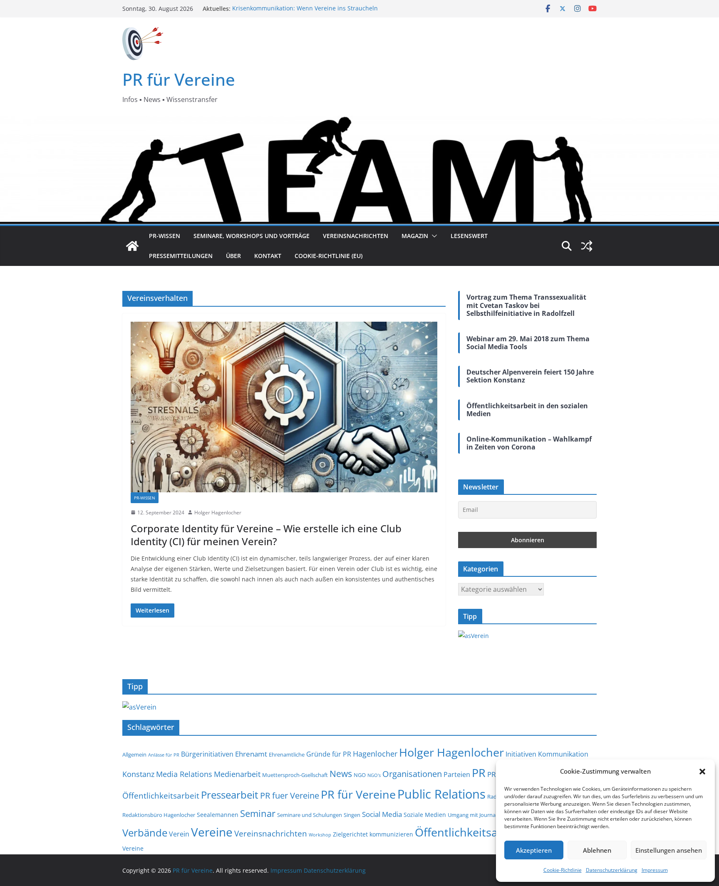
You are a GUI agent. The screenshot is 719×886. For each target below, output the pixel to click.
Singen (352, 815)
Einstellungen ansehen (668, 850)
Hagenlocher (375, 753)
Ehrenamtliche (287, 754)
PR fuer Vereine (289, 795)
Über (233, 256)
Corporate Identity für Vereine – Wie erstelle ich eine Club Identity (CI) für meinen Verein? (266, 534)
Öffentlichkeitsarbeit (469, 832)
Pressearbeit (229, 795)
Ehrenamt (251, 754)
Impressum (655, 870)
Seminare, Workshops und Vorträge (251, 236)
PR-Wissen (164, 236)
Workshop (320, 835)
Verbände (144, 832)
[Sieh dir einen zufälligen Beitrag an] (587, 246)
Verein (179, 834)
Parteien (457, 774)
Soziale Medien (425, 815)
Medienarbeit (237, 774)
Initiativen (521, 754)
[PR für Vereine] (132, 246)
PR (479, 772)
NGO (360, 775)
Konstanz (138, 774)
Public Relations (441, 794)
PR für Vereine (178, 79)
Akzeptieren (534, 850)
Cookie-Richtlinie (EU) (328, 256)
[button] (702, 771)
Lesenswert (469, 236)
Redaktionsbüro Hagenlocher (158, 815)
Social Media (382, 814)
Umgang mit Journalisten (478, 815)
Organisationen (412, 773)
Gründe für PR (328, 754)
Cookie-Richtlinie (562, 870)
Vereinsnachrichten (355, 236)
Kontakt (267, 256)
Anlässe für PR (163, 755)
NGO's (374, 775)
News (341, 773)
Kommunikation (563, 754)
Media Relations (184, 774)
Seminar (257, 813)
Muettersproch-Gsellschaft (295, 775)
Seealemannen (217, 815)
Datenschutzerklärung (611, 870)
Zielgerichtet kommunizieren (373, 834)
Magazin (415, 236)
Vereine (212, 832)
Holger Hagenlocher (217, 512)
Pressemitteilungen (181, 256)
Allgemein (134, 754)
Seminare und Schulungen (309, 815)
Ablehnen (597, 850)
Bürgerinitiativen (207, 754)
